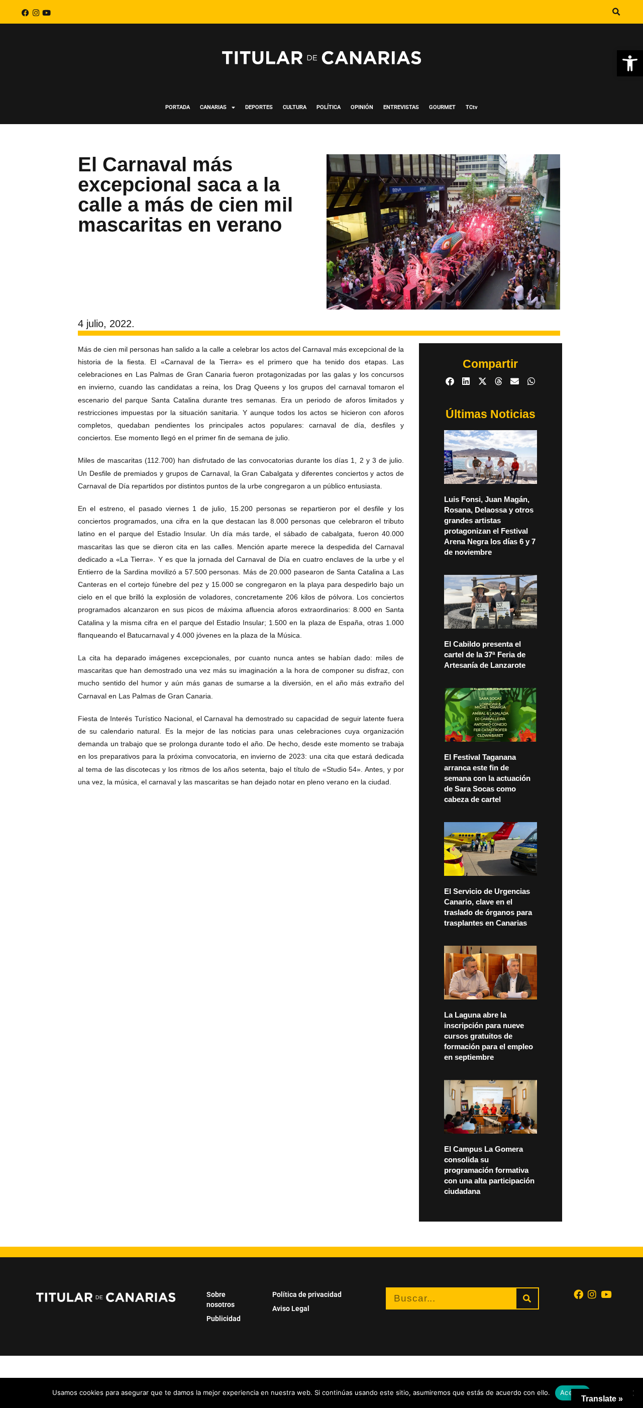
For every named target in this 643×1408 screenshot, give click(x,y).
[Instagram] (36, 13)
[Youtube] (46, 13)
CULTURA (294, 107)
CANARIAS (213, 107)
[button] (630, 63)
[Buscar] (527, 1298)
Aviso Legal (290, 1308)
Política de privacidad (307, 1294)
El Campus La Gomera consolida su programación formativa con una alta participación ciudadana (489, 1170)
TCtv (472, 107)
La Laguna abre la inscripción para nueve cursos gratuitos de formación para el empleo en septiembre (488, 1036)
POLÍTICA (328, 107)
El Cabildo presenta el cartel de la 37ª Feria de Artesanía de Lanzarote (484, 654)
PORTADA (177, 107)
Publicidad (223, 1319)
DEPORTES (259, 107)
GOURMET (442, 107)
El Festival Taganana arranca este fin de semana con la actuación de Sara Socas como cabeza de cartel (487, 778)
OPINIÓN (362, 107)
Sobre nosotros (220, 1299)
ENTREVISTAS (401, 107)
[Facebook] (25, 13)
